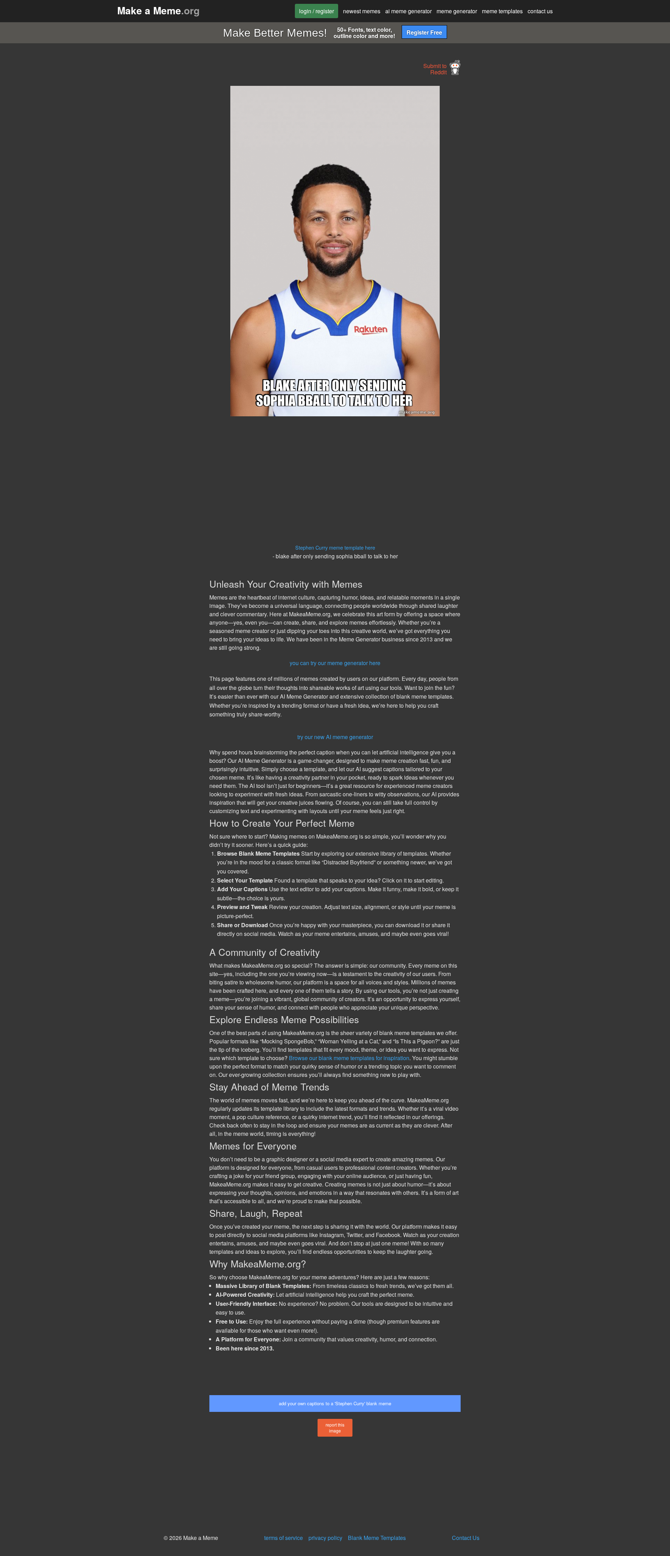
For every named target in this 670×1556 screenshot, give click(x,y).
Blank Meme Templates (377, 1538)
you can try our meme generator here (335, 663)
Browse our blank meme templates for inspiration (349, 1058)
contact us (540, 11)
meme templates (502, 11)
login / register (316, 11)
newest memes (361, 11)
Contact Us (465, 1538)
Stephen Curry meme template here (335, 547)
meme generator (457, 11)
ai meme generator (408, 11)
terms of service (283, 1538)
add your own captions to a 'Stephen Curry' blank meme (335, 1403)
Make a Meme (158, 10)
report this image (335, 1428)
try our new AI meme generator (335, 737)
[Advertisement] (145, 190)
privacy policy (325, 1538)
